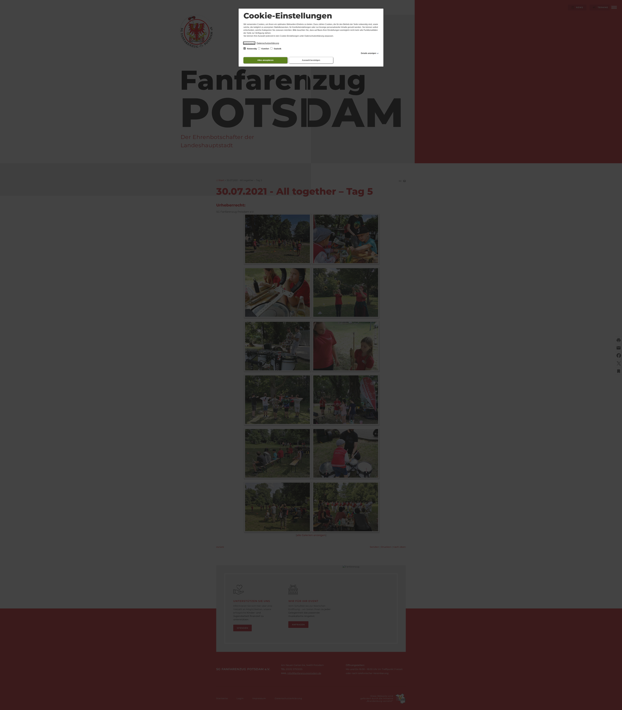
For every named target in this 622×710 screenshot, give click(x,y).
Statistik (277, 49)
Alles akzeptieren (265, 60)
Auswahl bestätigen (311, 60)
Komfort (265, 49)
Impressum (249, 43)
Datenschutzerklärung (268, 43)
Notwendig (252, 49)
